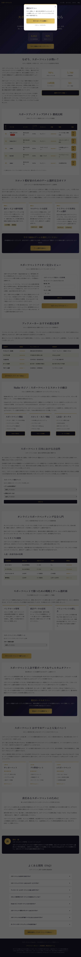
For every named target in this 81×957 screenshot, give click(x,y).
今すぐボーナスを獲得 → (40, 21)
